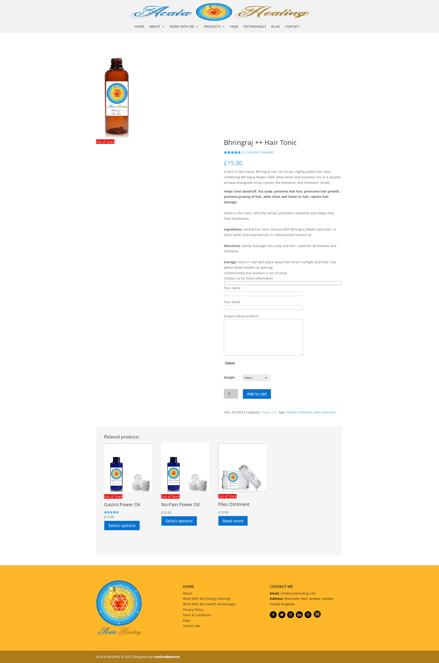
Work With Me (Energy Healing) (206, 598)
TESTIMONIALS (254, 27)
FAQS (234, 27)
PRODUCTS (212, 27)
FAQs (187, 620)
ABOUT (154, 27)
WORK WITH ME (182, 27)
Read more (233, 521)
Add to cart (257, 394)
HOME (139, 27)
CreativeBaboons (166, 657)
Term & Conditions (197, 615)
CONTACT (292, 27)
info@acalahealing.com (298, 593)
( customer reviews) (257, 152)
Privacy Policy (193, 609)
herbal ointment (299, 412)
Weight (229, 377)
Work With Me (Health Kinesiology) (209, 604)
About (187, 593)
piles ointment (324, 412)
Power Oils (269, 412)
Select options (122, 525)
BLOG (275, 27)
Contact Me (191, 626)
